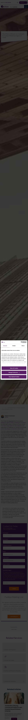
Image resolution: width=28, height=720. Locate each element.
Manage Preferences (13, 372)
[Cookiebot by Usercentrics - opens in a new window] (21, 342)
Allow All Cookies (14, 368)
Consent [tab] (5, 345)
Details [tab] (14, 345)
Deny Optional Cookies (14, 376)
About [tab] (23, 345)
